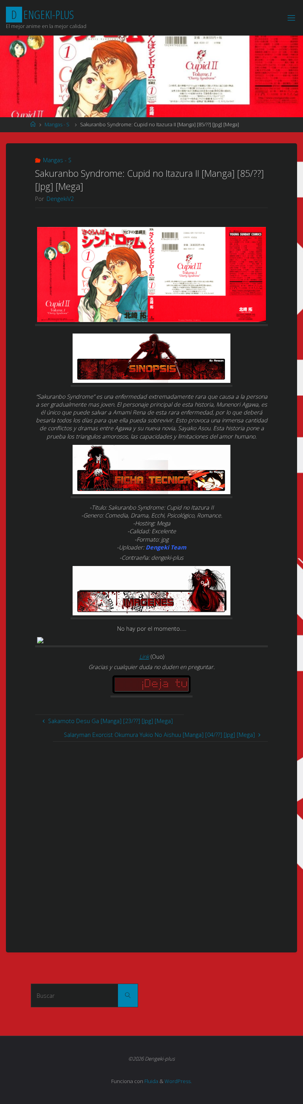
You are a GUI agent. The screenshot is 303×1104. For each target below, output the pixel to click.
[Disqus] (151, 840)
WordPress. (178, 1081)
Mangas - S (57, 124)
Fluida (150, 1081)
